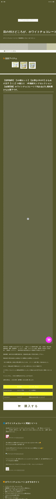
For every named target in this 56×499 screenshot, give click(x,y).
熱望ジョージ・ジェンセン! (12, 497)
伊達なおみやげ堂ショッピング (37, 397)
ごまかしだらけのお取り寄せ (12, 495)
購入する (29, 406)
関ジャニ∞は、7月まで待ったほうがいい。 (15, 490)
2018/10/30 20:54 (19, 437)
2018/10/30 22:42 (19, 453)
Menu (50, 1)
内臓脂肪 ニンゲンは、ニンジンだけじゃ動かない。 (18, 488)
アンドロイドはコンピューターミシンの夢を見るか (18, 493)
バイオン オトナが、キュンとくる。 (14, 486)
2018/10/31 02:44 (20, 470)
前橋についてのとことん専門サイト (14, 491)
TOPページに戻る (10, 51)
